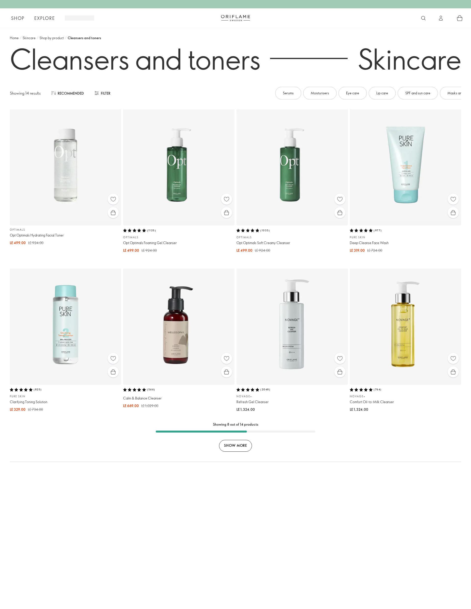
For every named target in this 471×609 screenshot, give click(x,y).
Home (14, 38)
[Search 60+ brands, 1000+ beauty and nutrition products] (423, 18)
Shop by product (51, 38)
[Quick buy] (113, 212)
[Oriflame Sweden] (235, 17)
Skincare (29, 38)
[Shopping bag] (460, 18)
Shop (18, 18)
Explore (44, 18)
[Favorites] (113, 199)
